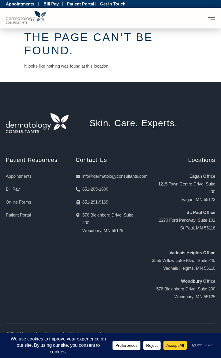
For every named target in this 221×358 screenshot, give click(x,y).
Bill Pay (51, 3)
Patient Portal (80, 3)
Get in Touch (112, 3)
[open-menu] (211, 18)
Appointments (20, 3)
